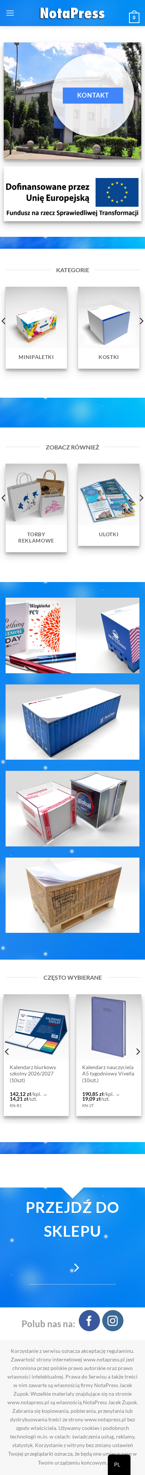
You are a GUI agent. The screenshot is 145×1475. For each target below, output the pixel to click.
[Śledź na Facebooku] (89, 1320)
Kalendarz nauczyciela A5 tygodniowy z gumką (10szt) (100, 1073)
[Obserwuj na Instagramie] (112, 1320)
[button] (10, 13)
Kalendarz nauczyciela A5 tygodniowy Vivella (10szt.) (29, 1073)
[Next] (137, 1051)
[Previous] (7, 1051)
